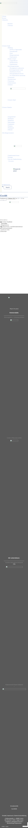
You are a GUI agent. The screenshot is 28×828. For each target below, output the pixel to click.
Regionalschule (14, 55)
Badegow (11, 118)
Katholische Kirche (15, 72)
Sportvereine (13, 64)
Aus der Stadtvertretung (14, 159)
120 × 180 (20, 198)
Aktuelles (10, 23)
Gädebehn (11, 124)
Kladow (10, 126)
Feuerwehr (11, 77)
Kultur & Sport (12, 59)
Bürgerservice (5, 225)
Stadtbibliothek (6, 184)
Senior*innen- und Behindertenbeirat (12, 226)
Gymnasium (13, 57)
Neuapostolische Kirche (16, 73)
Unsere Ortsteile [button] (7, 107)
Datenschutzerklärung (20, 815)
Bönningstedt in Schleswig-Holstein (14, 317)
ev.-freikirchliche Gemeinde (17, 75)
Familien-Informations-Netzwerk (14, 562)
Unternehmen (12, 83)
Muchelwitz (11, 122)
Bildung (10, 47)
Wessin (10, 129)
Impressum (10, 815)
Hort (11, 53)
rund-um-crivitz (5, 229)
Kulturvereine (14, 62)
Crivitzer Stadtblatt (7, 222)
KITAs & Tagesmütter (16, 49)
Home (4, 16)
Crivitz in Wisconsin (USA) (14, 438)
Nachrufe (4, 231)
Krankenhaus (12, 79)
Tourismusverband (7, 228)
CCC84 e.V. (3, 200)
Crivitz (7, 826)
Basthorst (11, 120)
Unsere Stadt (12, 100)
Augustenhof (11, 116)
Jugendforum (14, 60)
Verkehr (10, 84)
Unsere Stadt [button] (6, 46)
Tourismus (11, 81)
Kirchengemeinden (13, 66)
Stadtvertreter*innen (13, 155)
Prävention (11, 161)
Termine (4, 18)
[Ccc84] (14, 208)
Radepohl (11, 128)
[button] (3, 14)
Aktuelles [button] (5, 20)
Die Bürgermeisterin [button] (8, 133)
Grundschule (13, 51)
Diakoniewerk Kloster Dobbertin (14, 684)
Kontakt (10, 157)
